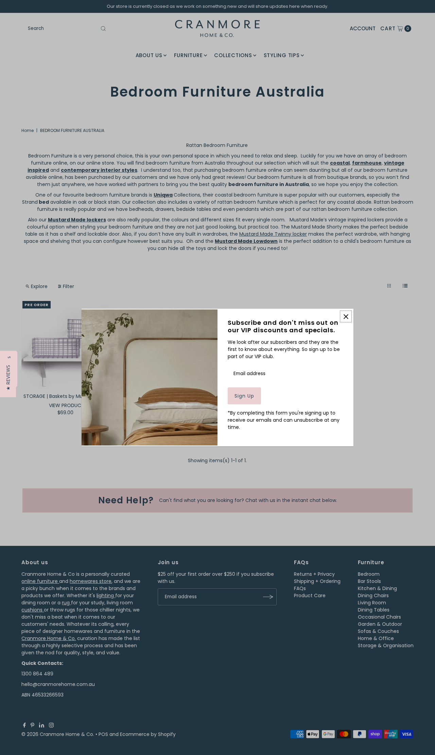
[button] (8, 377)
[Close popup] (346, 316)
